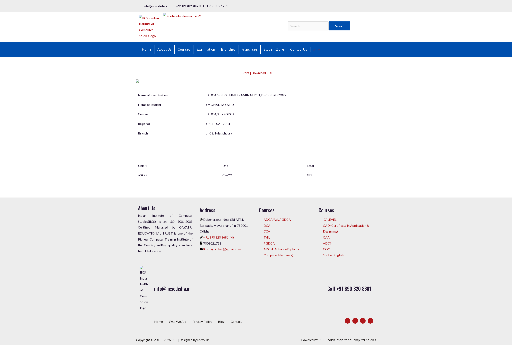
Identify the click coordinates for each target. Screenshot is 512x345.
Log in (316, 49)
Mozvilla (203, 340)
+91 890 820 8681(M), (218, 237)
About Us (164, 49)
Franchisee (249, 49)
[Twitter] (355, 321)
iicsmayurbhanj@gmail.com (222, 249)
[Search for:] (308, 26)
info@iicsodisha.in (172, 288)
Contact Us (298, 49)
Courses (184, 49)
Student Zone (274, 49)
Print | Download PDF (257, 73)
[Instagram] (363, 321)
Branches (228, 49)
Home (146, 49)
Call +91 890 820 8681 (349, 288)
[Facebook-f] (347, 321)
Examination (205, 49)
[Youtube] (370, 321)
